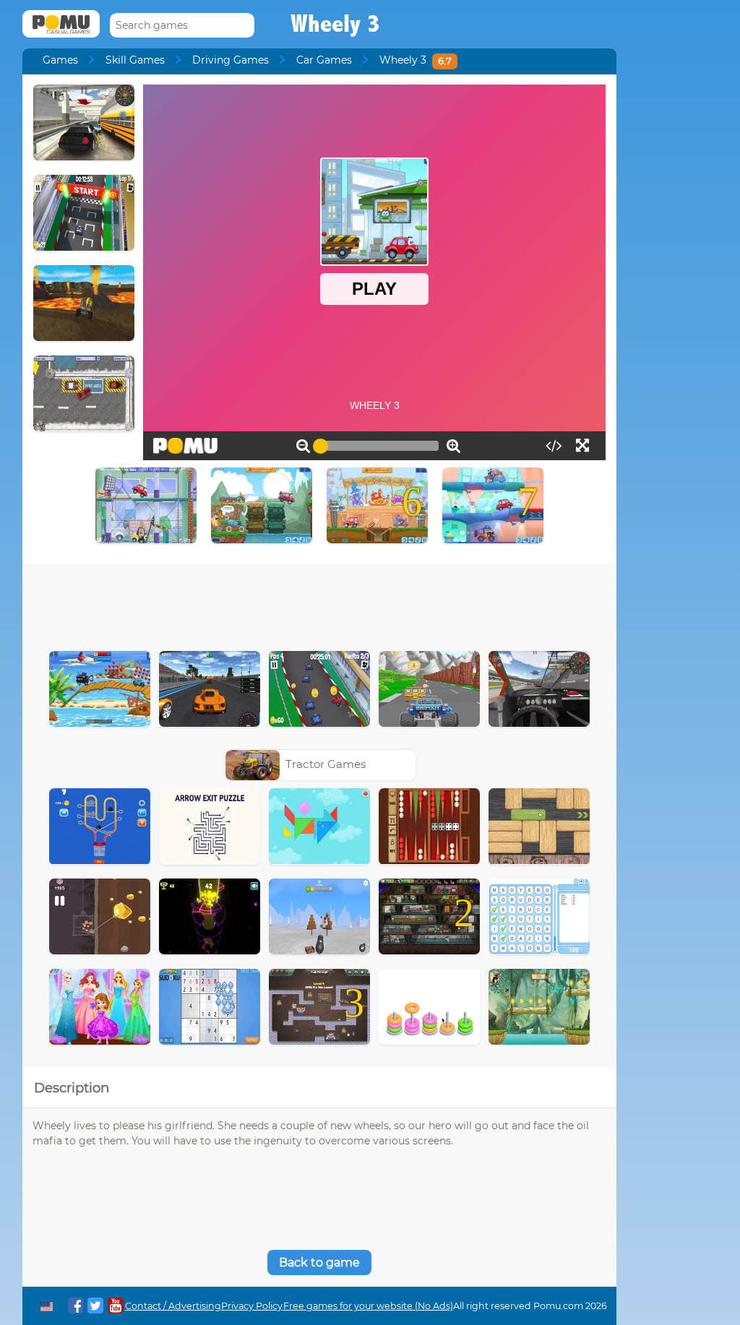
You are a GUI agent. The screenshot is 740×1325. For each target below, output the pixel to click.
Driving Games (230, 59)
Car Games (324, 59)
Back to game (319, 1262)
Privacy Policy (252, 1305)
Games (60, 59)
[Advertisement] (319, 603)
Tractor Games (325, 764)
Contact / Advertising (173, 1305)
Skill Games (135, 59)
